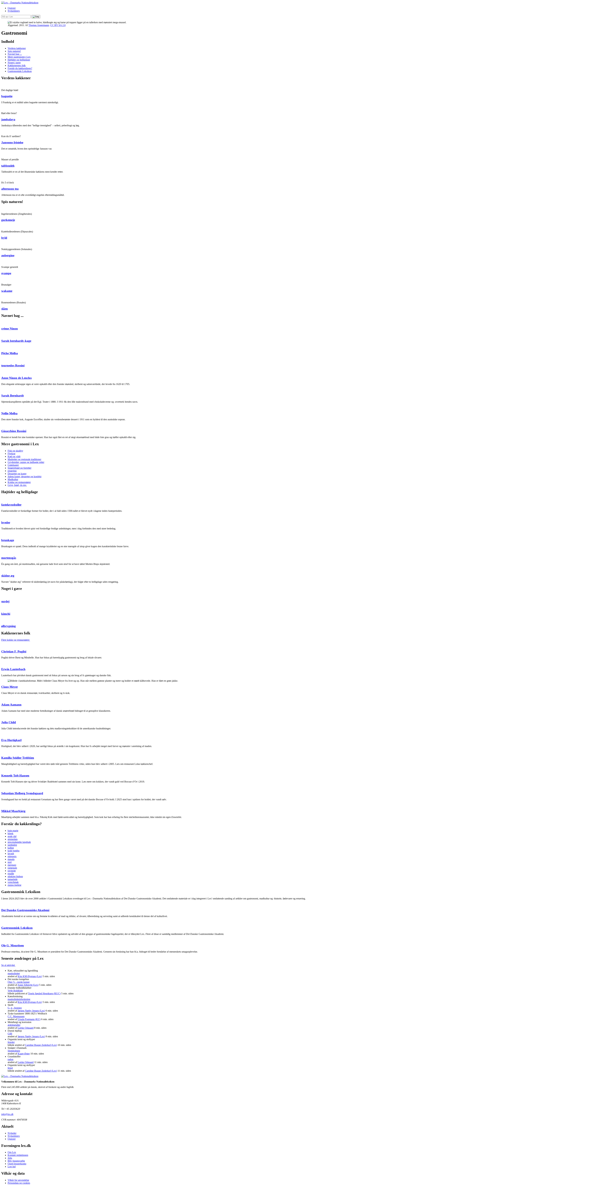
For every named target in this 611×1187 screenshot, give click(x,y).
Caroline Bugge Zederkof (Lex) (41, 1045)
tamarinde (13, 879)
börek (10, 833)
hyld (4, 237)
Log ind (12, 1166)
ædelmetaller (14, 1025)
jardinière (12, 845)
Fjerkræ (11, 453)
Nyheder (12, 1133)
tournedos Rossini (13, 365)
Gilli (10, 1033)
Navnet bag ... (15, 54)
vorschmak (13, 882)
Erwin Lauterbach (13, 669)
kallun (11, 847)
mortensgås (8, 557)
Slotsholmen (14, 1050)
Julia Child (8, 722)
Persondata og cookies (19, 1183)
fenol (10, 1068)
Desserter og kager (17, 473)
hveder (5, 522)
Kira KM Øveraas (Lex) (30, 976)
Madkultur (13, 479)
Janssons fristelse (12, 142)
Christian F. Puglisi (13, 651)
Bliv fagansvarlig (16, 1160)
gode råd (12, 836)
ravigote (12, 870)
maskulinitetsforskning (19, 999)
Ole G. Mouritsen (12, 945)
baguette (6, 96)
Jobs (10, 1158)
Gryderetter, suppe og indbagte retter (26, 462)
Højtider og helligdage (19, 59)
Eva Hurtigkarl (11, 740)
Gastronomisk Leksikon (20, 71)
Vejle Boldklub (15, 990)
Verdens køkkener (17, 48)
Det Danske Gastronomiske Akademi (25, 910)
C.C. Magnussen (16, 1016)
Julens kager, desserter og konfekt (24, 476)
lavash (11, 853)
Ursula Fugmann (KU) (29, 1019)
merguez (12, 865)
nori (10, 862)
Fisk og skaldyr (15, 450)
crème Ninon (9, 328)
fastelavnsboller (11, 504)
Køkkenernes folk (17, 65)
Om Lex (12, 1152)
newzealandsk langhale (19, 842)
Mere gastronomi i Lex (19, 57)
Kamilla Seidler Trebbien (17, 757)
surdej (5, 601)
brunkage (7, 540)
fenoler (11, 1042)
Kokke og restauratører (19, 482)
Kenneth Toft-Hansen (15, 775)
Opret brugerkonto (17, 1163)
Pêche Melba (9, 353)
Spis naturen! (14, 51)
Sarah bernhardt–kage (16, 340)
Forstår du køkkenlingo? (20, 68)
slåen (4, 308)
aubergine (7, 255)
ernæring (12, 470)
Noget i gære (14, 62)
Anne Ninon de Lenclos (16, 378)
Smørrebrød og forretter (19, 468)
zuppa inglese (14, 885)
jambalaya (8, 119)
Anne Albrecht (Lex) (28, 985)
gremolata (13, 839)
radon (10, 1059)
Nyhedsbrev (14, 11)
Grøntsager (13, 465)
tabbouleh (7, 165)
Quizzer (12, 8)
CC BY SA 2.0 (58, 25)
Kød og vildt (14, 456)
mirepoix (12, 856)
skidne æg (7, 575)
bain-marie (13, 830)
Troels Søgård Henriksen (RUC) (44, 993)
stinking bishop (15, 876)
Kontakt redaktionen (18, 1155)
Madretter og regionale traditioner (24, 459)
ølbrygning (8, 626)
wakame (6, 291)
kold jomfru (13, 850)
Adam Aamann (11, 704)
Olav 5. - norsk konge (19, 982)
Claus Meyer (9, 686)
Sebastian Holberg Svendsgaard (22, 793)
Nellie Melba (9, 413)
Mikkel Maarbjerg (13, 811)
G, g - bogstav (15, 1007)
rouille (11, 873)
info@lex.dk (7, 1114)
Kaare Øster (24, 1053)
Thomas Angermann (38, 25)
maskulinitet (14, 973)
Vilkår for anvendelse (18, 1180)
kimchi (5, 613)
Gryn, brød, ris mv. (17, 485)
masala (11, 859)
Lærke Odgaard (26, 1027)
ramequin (12, 867)
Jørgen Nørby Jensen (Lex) (31, 1010)
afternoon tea (10, 188)
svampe (6, 273)
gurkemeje (8, 220)
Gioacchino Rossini (13, 431)
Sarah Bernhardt (12, 395)
